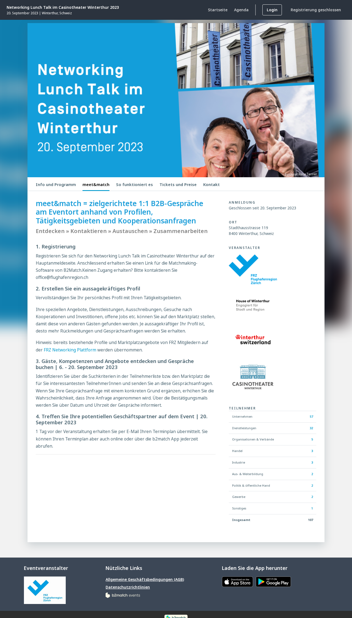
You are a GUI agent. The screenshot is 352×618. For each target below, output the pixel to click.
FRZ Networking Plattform (69, 350)
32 (311, 428)
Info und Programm (56, 184)
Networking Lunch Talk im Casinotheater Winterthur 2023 (63, 7)
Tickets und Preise (178, 184)
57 (311, 416)
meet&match (95, 184)
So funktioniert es (134, 184)
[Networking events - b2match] (122, 595)
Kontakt (211, 184)
